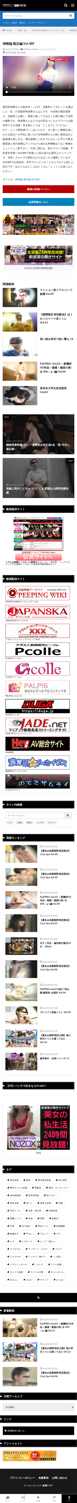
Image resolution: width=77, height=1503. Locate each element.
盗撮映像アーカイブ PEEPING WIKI (38, 552)
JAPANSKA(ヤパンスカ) (16, 620)
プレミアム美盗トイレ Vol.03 (55, 1012)
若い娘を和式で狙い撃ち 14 (56, 338)
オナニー (42, 22)
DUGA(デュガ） (13, 714)
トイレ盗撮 (56, 1264)
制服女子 (14, 1233)
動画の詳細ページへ (38, 189)
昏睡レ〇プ (15, 1218)
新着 (38, 1501)
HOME (9, 30)
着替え (22, 22)
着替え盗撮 (45, 1203)
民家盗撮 (53, 1210)
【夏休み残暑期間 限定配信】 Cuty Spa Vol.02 (55, 968)
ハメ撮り (57, 1256)
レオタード (27, 1241)
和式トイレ (43, 1226)
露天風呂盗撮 (44, 1180)
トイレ (6, 22)
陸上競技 (62, 1180)
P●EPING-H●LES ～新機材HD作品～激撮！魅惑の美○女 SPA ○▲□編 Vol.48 (56, 367)
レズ (12, 1241)
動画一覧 (22, 30)
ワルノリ (44, 1233)
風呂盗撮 (21, 52)
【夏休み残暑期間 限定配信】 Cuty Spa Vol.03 (55, 875)
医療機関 (60, 1226)
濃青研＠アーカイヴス (16, 771)
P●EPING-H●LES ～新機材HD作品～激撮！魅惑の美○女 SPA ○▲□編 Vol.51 (57, 1327)
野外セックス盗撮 (18, 1187)
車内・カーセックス (58, 1187)
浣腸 (60, 1203)
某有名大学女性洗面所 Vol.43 (53, 390)
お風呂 (14, 22)
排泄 (30, 1218)
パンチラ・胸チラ (36, 1256)
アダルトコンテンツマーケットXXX (22, 639)
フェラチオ (15, 1256)
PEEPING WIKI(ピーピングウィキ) (48, 30)
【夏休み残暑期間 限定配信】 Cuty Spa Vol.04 (55, 852)
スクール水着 (36, 1272)
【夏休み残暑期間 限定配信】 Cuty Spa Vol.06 (55, 1374)
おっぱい (60, 1279)
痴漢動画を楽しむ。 (17, 1430)
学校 (12, 1226)
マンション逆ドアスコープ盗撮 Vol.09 (56, 292)
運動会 (38, 1187)
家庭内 (55, 1218)
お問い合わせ (59, 1477)
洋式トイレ (15, 1210)
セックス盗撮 (16, 1272)
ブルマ (58, 1249)
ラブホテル (15, 1249)
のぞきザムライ (12, 790)
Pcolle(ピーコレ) (13, 658)
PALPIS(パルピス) (13, 695)
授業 (42, 1218)
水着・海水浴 (34, 1210)
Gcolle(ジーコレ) (13, 677)
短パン (29, 1203)
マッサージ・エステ (38, 1249)
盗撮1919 (47, 1485)
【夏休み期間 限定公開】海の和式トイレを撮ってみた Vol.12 (56, 1350)
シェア (23, 1501)
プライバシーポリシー (22, 1477)
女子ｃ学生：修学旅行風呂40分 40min (55, 945)
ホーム (7, 1501)
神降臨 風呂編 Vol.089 (27, 179)
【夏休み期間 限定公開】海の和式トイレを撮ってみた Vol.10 (55, 1039)
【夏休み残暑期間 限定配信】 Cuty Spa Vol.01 (55, 922)
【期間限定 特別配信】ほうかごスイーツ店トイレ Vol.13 (56, 318)
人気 (54, 1501)
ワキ (58, 1233)
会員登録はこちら (38, 201)
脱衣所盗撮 (10, 52)
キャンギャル (57, 1272)
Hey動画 (9, 752)
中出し (29, 1233)
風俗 (28, 1180)
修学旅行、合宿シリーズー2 (54, 1058)
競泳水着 (14, 1203)
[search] (70, 16)
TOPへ (69, 1501)
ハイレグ (39, 1264)
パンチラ (31, 22)
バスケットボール (18, 1264)
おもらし (14, 1279)
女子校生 (26, 1226)
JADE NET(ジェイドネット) (18, 733)
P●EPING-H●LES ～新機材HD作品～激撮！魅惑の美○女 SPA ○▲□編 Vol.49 (55, 900)
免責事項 (43, 1477)
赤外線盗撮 (15, 1195)
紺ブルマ (51, 1195)
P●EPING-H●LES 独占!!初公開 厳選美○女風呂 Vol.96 (54, 991)
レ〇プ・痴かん (47, 1241)
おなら (29, 1279)
